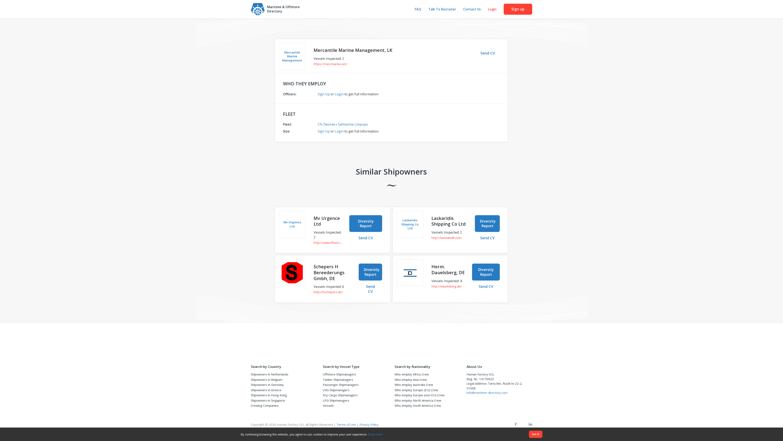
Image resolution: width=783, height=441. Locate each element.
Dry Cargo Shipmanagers (340, 395)
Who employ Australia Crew (414, 385)
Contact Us (472, 9)
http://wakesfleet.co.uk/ (328, 243)
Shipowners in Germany (267, 385)
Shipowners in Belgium (266, 380)
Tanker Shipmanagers (338, 380)
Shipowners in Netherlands (269, 374)
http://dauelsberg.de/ (446, 286)
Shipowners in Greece (266, 390)
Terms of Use (346, 424)
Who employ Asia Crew (411, 380)
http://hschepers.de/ (328, 292)
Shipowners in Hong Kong (269, 395)
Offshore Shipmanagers (339, 374)
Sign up (517, 9)
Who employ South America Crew (418, 405)
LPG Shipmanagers (336, 400)
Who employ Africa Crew (412, 374)
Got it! (535, 434)
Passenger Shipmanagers (341, 385)
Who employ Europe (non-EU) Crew (420, 395)
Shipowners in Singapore (268, 400)
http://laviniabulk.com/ (446, 238)
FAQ (418, 9)
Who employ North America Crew (418, 400)
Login (492, 9)
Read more (375, 434)
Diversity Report (366, 223)
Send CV (487, 53)
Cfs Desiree (326, 124)
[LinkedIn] (530, 424)
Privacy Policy (369, 424)
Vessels (328, 405)
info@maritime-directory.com (487, 393)
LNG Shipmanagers (336, 390)
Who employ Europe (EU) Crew (416, 390)
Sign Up (324, 94)
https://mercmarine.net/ (330, 64)
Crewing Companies (265, 405)
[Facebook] (516, 424)
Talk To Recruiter (442, 9)
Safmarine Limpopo (353, 124)
